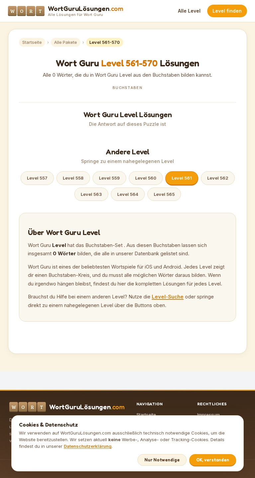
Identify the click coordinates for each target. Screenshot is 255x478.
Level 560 (145, 178)
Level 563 (91, 194)
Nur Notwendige (162, 459)
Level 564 (127, 194)
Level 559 (109, 178)
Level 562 (217, 178)
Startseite (32, 42)
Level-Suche (168, 296)
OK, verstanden (212, 459)
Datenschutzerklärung (88, 446)
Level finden (227, 11)
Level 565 (164, 194)
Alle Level (189, 11)
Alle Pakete (65, 42)
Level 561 (182, 178)
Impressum (208, 414)
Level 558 (73, 178)
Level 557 (37, 178)
